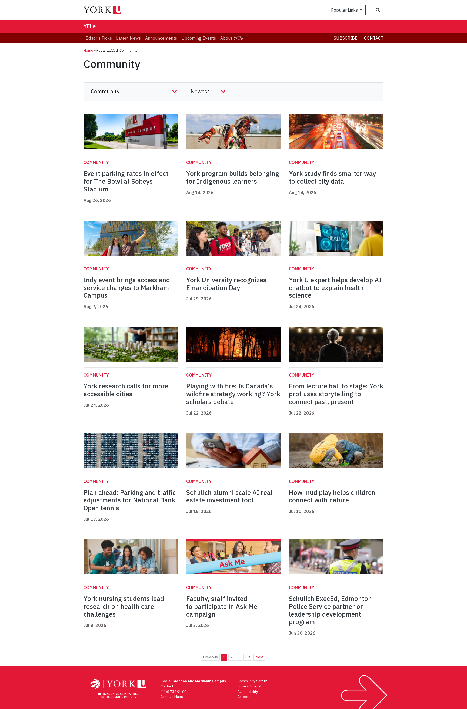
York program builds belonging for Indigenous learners (232, 177)
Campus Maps (172, 696)
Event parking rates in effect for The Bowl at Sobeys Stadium (126, 181)
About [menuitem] (231, 38)
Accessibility (248, 691)
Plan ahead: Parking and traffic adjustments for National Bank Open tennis (130, 500)
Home (88, 50)
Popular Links (345, 10)
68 (247, 657)
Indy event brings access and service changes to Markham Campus (127, 287)
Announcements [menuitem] (161, 38)
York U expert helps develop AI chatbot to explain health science (335, 287)
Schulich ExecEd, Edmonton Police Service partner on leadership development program (330, 610)
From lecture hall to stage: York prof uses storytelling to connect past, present (336, 394)
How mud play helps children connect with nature (332, 496)
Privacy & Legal (249, 686)
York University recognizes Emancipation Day (226, 283)
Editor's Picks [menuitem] (99, 38)
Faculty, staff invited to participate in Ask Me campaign (221, 606)
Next (259, 657)
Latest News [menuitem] (128, 38)
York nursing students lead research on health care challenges (124, 606)
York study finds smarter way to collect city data (332, 177)
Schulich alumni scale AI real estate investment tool (229, 496)
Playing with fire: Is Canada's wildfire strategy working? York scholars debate (233, 394)
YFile (90, 26)
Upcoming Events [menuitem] (198, 38)
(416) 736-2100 (173, 691)
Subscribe (346, 38)
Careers (244, 696)
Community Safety (252, 681)
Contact (373, 38)
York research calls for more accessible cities (126, 390)
